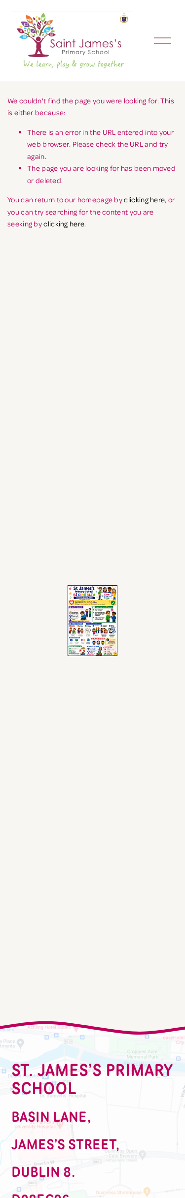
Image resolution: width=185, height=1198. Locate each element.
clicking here (144, 199)
